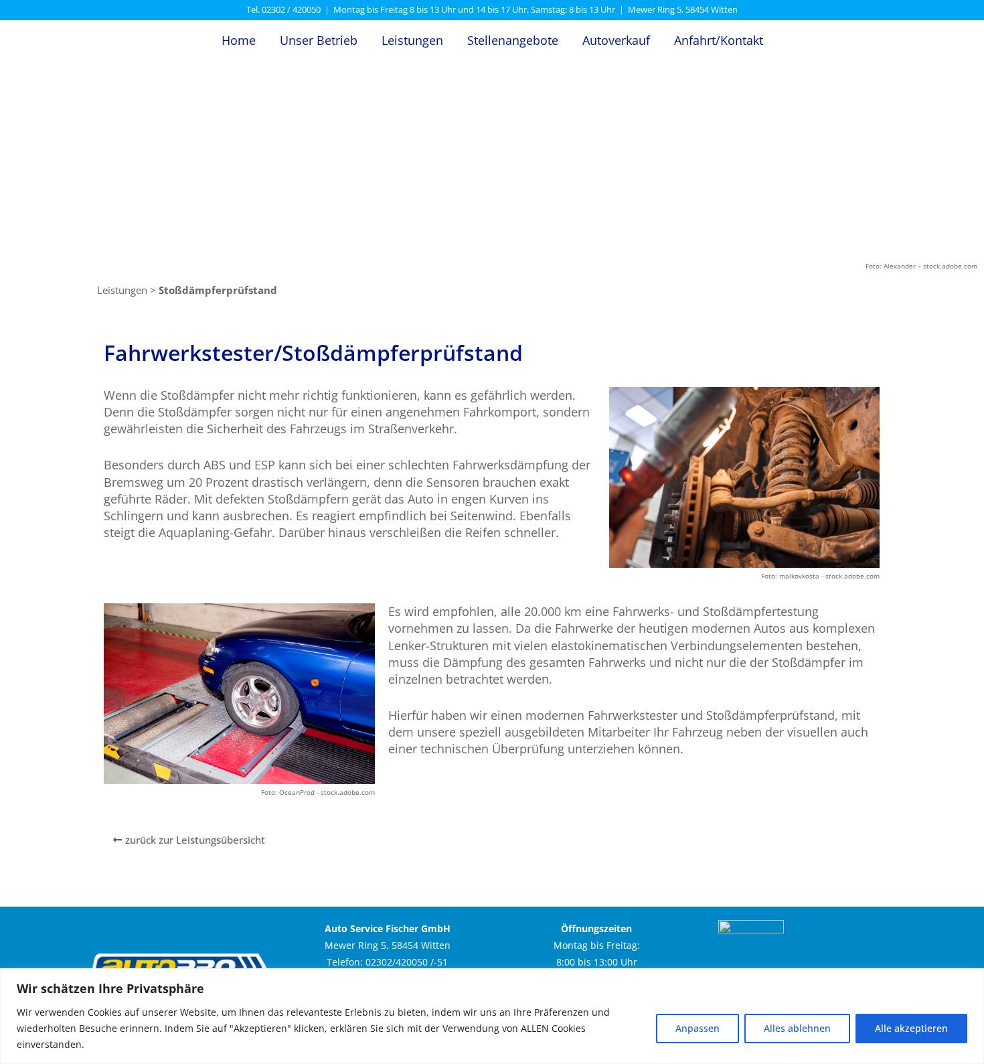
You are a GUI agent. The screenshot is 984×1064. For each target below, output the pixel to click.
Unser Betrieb (318, 40)
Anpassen (697, 1028)
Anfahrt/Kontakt (718, 40)
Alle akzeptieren (911, 1028)
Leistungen (412, 40)
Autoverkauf (616, 40)
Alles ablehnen (797, 1028)
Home (239, 40)
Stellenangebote (512, 40)
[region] (492, 1016)
